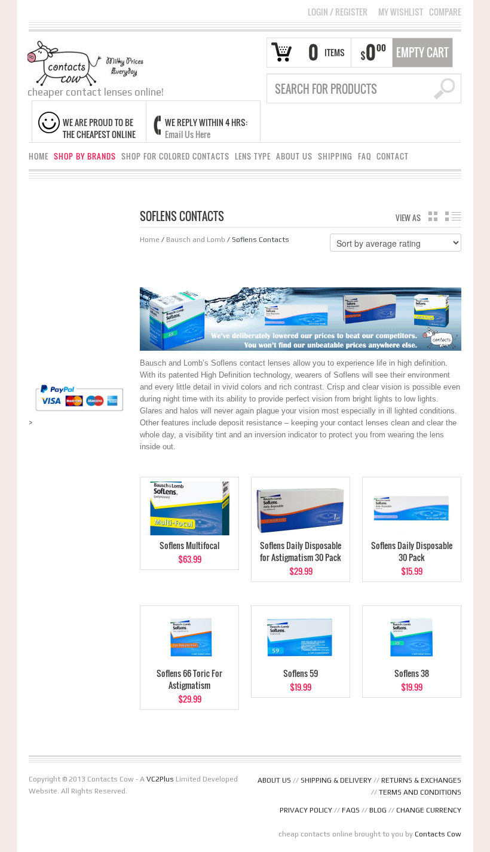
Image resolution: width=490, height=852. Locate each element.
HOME (38, 156)
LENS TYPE (253, 156)
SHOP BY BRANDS (85, 156)
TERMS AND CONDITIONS (420, 792)
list (453, 216)
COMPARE (445, 12)
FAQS (351, 810)
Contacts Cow (438, 834)
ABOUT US (294, 156)
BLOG (378, 810)
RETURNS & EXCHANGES (421, 780)
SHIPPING (335, 156)
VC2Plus (160, 779)
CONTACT (392, 156)
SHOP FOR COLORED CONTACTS (175, 156)
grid (432, 216)
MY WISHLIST (400, 12)
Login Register (338, 11)
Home (150, 239)
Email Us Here (187, 134)
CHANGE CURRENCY (428, 810)
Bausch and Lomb (195, 239)
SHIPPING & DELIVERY (336, 780)
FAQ (364, 156)
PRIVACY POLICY (306, 810)
